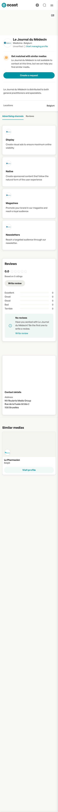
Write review (15, 283)
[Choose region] (37, 5)
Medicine (17, 43)
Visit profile (29, 470)
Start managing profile (37, 46)
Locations (8, 105)
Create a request (29, 75)
